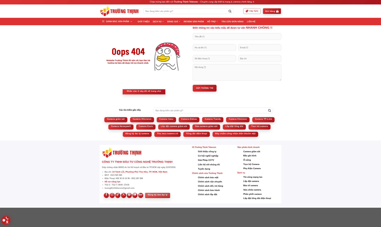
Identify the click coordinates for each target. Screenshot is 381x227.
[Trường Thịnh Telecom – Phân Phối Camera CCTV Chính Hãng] (119, 11)
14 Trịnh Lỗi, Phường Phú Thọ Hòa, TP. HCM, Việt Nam (139, 172)
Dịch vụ (157, 21)
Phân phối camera (252, 194)
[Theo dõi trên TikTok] (117, 195)
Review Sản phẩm (194, 21)
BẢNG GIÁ (172, 21)
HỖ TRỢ (211, 21)
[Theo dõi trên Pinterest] (129, 195)
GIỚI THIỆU (144, 21)
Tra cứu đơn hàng (232, 21)
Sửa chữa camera (252, 190)
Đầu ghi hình (249, 155)
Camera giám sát (251, 151)
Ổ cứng (247, 160)
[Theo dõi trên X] (123, 195)
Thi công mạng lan (252, 177)
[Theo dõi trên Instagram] (112, 195)
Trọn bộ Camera (251, 164)
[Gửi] (230, 11)
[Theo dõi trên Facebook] (106, 195)
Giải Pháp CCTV (206, 160)
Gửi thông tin (204, 88)
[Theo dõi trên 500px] (140, 195)
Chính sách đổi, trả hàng (210, 186)
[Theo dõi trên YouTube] (135, 195)
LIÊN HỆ (251, 21)
